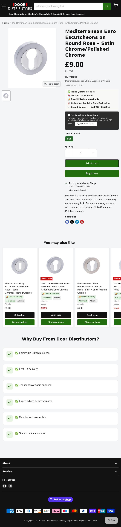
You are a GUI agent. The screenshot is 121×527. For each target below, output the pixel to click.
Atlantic (8, 304)
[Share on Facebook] (67, 222)
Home (5, 23)
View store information (78, 190)
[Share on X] (72, 222)
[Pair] (69, 141)
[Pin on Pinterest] (82, 222)
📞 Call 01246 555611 (85, 124)
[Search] (107, 6)
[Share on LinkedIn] (77, 222)
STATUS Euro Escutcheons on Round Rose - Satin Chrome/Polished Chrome (55, 286)
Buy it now (92, 173)
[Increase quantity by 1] (93, 153)
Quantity (69, 146)
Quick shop (19, 315)
